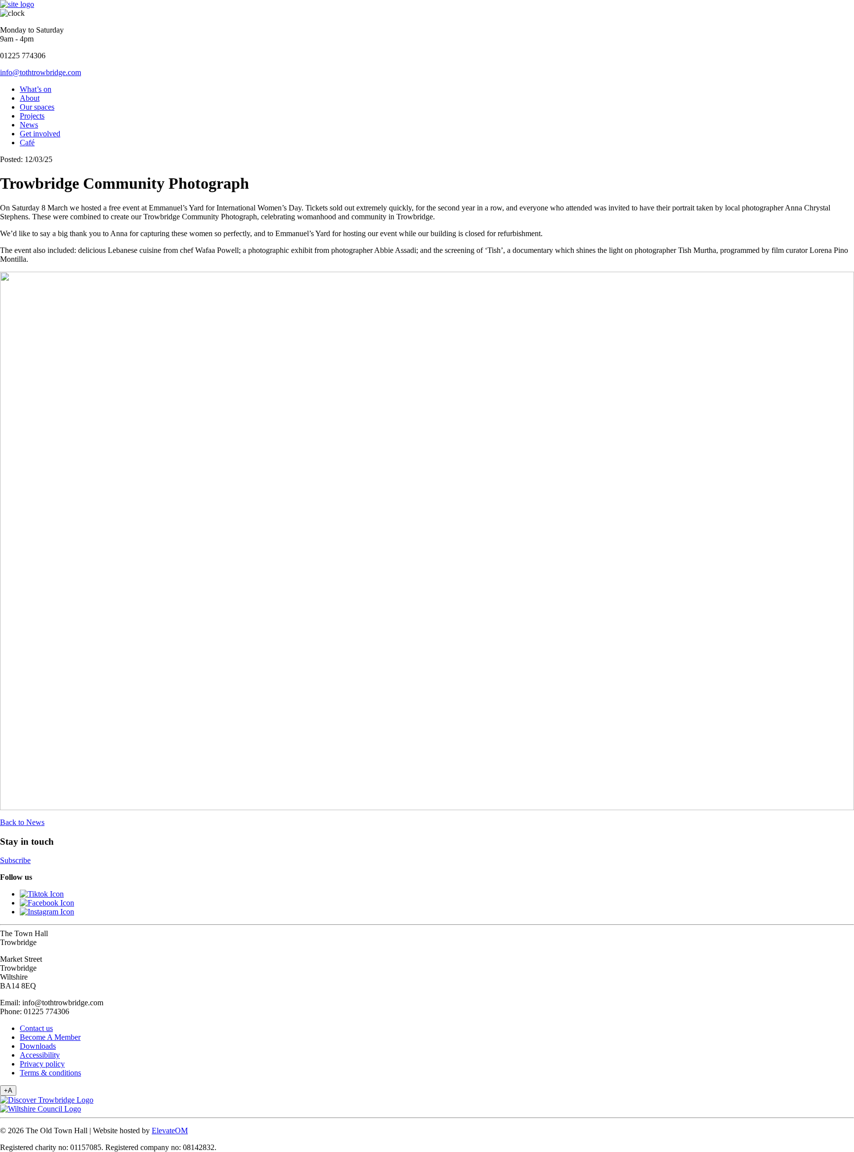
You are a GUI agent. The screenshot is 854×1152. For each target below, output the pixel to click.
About (30, 98)
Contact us (36, 1028)
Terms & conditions (50, 1073)
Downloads (38, 1046)
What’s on (35, 89)
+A (8, 1090)
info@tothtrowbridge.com (40, 72)
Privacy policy (42, 1064)
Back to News (22, 822)
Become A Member (50, 1037)
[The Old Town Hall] (17, 4)
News (29, 125)
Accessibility (40, 1055)
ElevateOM (170, 1130)
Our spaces (37, 107)
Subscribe (15, 860)
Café (27, 142)
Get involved (40, 133)
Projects (32, 116)
